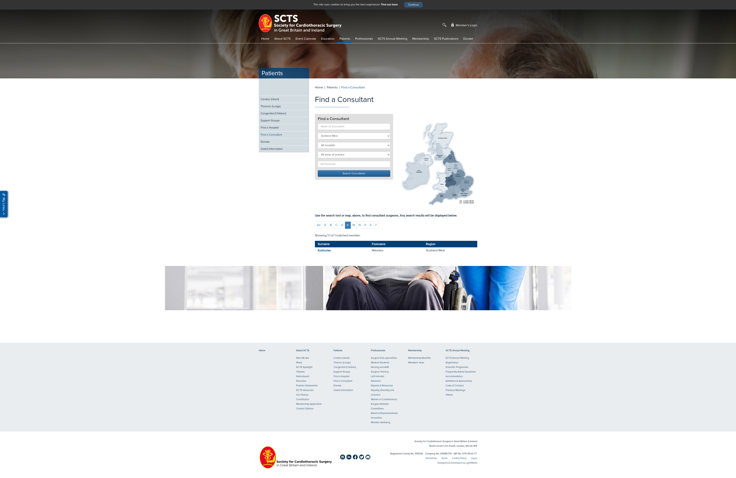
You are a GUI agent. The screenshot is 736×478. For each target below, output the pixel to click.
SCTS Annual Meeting (392, 38)
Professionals (364, 38)
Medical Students (380, 362)
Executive (301, 381)
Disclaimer (431, 458)
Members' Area (416, 362)
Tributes (300, 372)
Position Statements (307, 385)
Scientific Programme (457, 367)
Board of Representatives (384, 413)
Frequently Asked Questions (461, 372)
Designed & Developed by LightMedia (457, 463)
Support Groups (270, 120)
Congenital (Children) (273, 113)
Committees (377, 408)
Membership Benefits (419, 358)
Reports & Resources (382, 385)
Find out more (389, 4)
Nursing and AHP (380, 367)
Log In (474, 458)
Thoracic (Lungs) (271, 106)
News (299, 362)
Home (265, 38)
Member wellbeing (380, 422)
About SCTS (282, 38)
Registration (452, 362)
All (318, 225)
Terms (444, 458)
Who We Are (302, 358)
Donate (468, 38)
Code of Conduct (455, 385)
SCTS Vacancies (305, 390)
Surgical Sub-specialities (384, 358)
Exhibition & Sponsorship (459, 381)
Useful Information (272, 149)
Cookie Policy (459, 458)
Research (376, 381)
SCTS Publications (446, 38)
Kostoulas (324, 250)
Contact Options (305, 408)
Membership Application (309, 404)
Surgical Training (380, 372)
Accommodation (454, 376)
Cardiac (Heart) (270, 99)
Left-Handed (377, 376)
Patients (344, 38)
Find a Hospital (270, 127)
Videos (449, 395)
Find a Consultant (271, 134)
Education (327, 38)
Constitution (302, 399)
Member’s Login (466, 25)
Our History (302, 395)
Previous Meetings (455, 390)
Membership (420, 38)
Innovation (376, 418)
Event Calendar (306, 38)
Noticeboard (302, 376)
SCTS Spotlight (304, 367)
